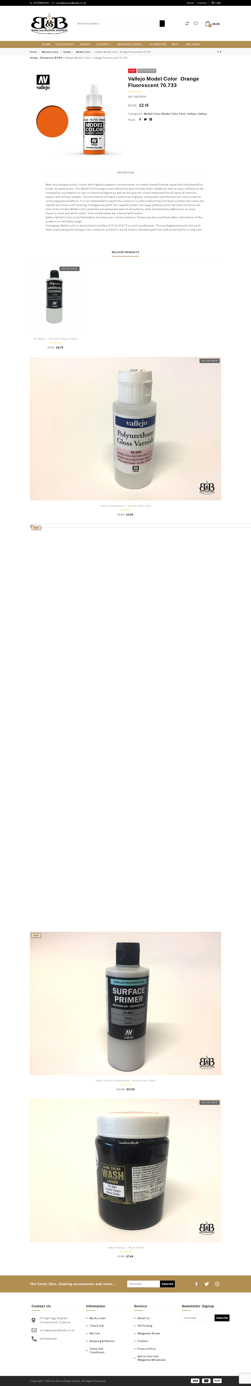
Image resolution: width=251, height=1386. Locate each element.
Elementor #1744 (51, 58)
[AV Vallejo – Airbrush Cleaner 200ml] (55, 299)
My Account (98, 1318)
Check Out (97, 1325)
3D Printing (158, 44)
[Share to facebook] (140, 120)
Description (125, 172)
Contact (202, 2)
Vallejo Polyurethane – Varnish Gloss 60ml (125, 505)
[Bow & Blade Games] (49, 23)
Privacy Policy (146, 1349)
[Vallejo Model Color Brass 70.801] (220, 52)
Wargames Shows (148, 1333)
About (190, 2)
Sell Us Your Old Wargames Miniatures (151, 1358)
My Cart (95, 1333)
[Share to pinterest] (150, 120)
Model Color (83, 51)
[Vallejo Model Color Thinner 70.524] (217, 52)
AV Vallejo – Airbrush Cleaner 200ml (55, 338)
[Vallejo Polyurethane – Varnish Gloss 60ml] (125, 428)
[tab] (125, 172)
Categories (64, 44)
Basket (85, 44)
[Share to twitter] (145, 120)
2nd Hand (193, 44)
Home (46, 44)
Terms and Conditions (97, 1350)
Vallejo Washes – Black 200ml (125, 1247)
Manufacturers (129, 44)
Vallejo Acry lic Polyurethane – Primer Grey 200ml (125, 1080)
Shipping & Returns (102, 1341)
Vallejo (67, 51)
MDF (175, 44)
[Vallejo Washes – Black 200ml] (125, 1170)
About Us (143, 1318)
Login (218, 2)
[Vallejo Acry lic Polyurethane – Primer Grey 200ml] (125, 1003)
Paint (182, 114)
